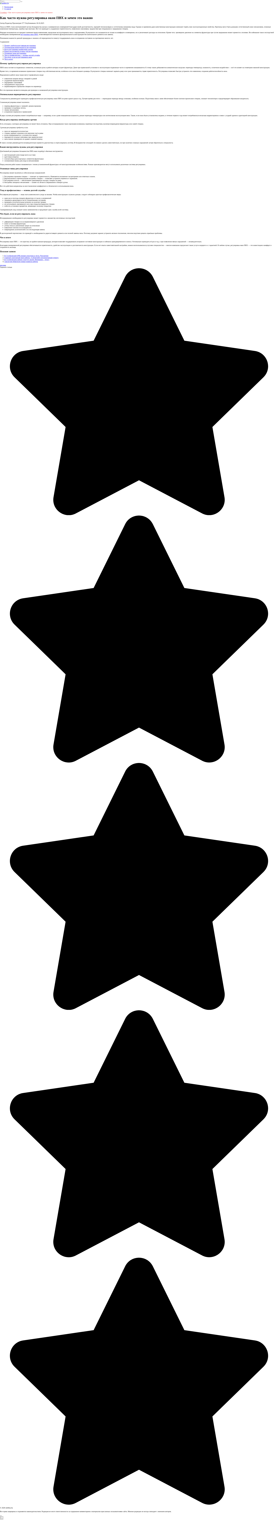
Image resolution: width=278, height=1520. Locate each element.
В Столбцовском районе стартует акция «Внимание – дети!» (26, 260)
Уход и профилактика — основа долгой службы (22, 55)
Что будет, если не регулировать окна (18, 57)
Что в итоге (8, 59)
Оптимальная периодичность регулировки (20, 47)
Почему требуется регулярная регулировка (20, 45)
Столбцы (3, 12)
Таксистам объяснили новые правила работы (21, 262)
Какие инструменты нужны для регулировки (21, 51)
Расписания (8, 7)
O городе (7, 9)
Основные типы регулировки (15, 53)
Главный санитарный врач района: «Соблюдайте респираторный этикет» (31, 258)
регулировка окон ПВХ (29, 34)
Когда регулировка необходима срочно (18, 49)
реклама (3, 265)
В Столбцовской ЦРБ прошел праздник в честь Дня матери (26, 256)
